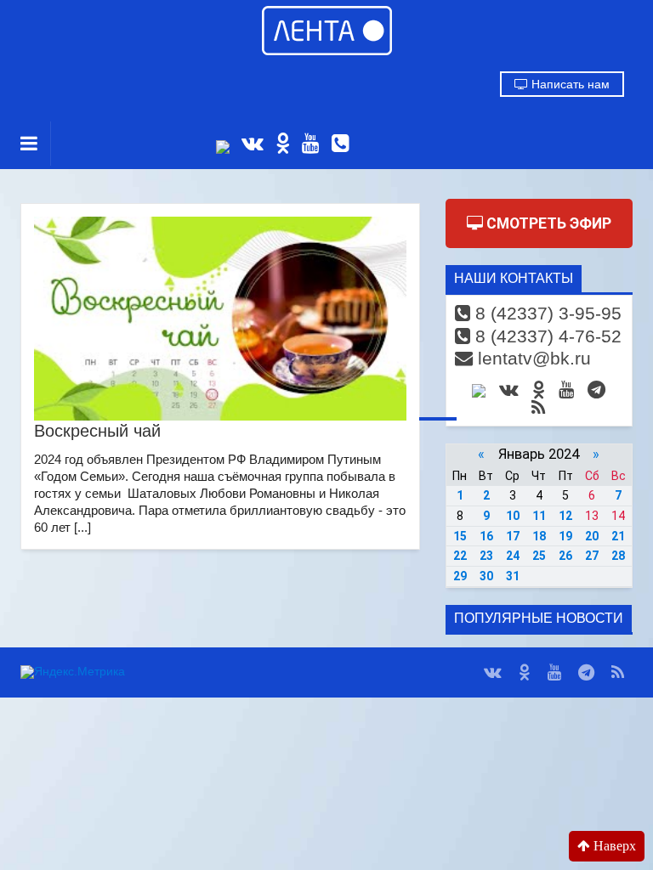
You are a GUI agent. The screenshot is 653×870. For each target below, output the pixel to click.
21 (618, 536)
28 (618, 555)
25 (539, 555)
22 (460, 555)
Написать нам (569, 84)
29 (460, 576)
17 (513, 536)
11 (539, 516)
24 (513, 555)
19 (565, 536)
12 (565, 516)
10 (513, 516)
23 (486, 555)
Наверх (613, 846)
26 (565, 555)
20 (592, 536)
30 (486, 576)
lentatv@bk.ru (532, 358)
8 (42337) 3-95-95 (546, 313)
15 (460, 536)
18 (539, 536)
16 (486, 536)
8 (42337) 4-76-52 (546, 336)
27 (592, 555)
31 (513, 576)
